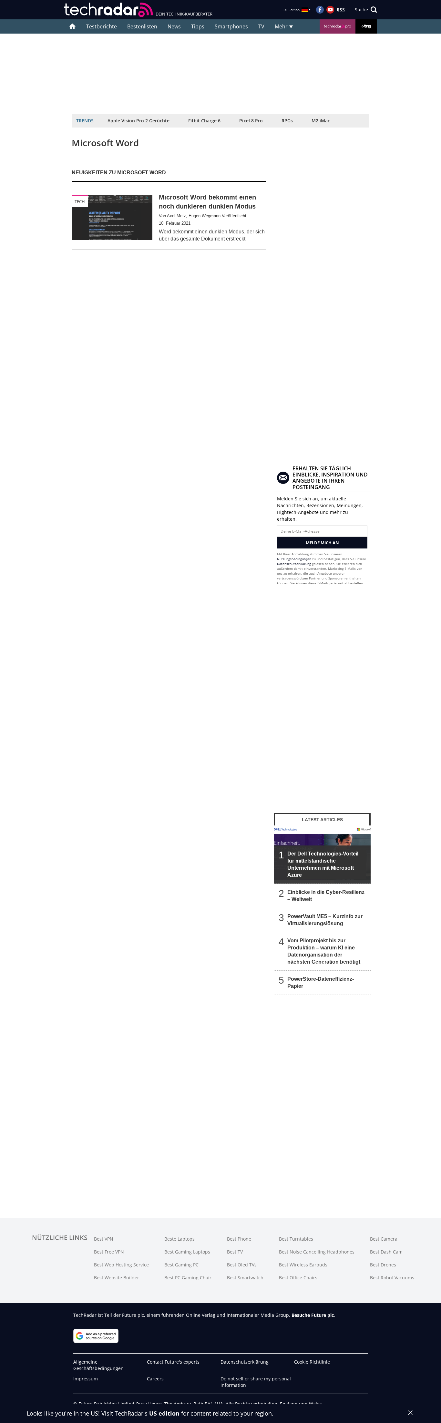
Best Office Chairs (298, 1278)
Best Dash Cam (386, 1252)
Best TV (235, 1252)
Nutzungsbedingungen (294, 559)
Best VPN (103, 1239)
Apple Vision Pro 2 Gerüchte (138, 121)
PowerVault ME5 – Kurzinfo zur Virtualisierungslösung (325, 920)
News (174, 26)
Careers (155, 1379)
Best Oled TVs (242, 1265)
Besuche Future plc (313, 1315)
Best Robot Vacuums (392, 1278)
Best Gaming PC (181, 1265)
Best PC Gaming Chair (187, 1278)
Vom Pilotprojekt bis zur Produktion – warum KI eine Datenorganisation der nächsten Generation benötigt (323, 951)
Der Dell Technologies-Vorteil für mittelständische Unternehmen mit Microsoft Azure (322, 864)
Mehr (282, 26)
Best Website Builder (116, 1278)
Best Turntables (296, 1239)
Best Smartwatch (245, 1278)
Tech (80, 201)
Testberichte (101, 26)
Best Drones (383, 1265)
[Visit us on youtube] (330, 10)
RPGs (287, 121)
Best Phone (239, 1239)
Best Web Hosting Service (121, 1265)
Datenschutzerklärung (294, 563)
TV (261, 26)
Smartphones (231, 26)
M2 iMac (321, 121)
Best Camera (383, 1239)
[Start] (72, 26)
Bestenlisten (142, 26)
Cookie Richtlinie (312, 1362)
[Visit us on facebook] (320, 10)
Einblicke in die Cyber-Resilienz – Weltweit (325, 895)
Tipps (197, 26)
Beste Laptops (179, 1239)
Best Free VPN (109, 1252)
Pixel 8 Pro (251, 121)
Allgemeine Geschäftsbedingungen (98, 1365)
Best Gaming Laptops (187, 1252)
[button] (366, 9)
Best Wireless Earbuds (303, 1265)
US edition (164, 1413)
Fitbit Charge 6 (204, 121)
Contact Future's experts (173, 1362)
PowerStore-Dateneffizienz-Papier (320, 982)
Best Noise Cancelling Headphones (316, 1252)
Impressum (85, 1379)
